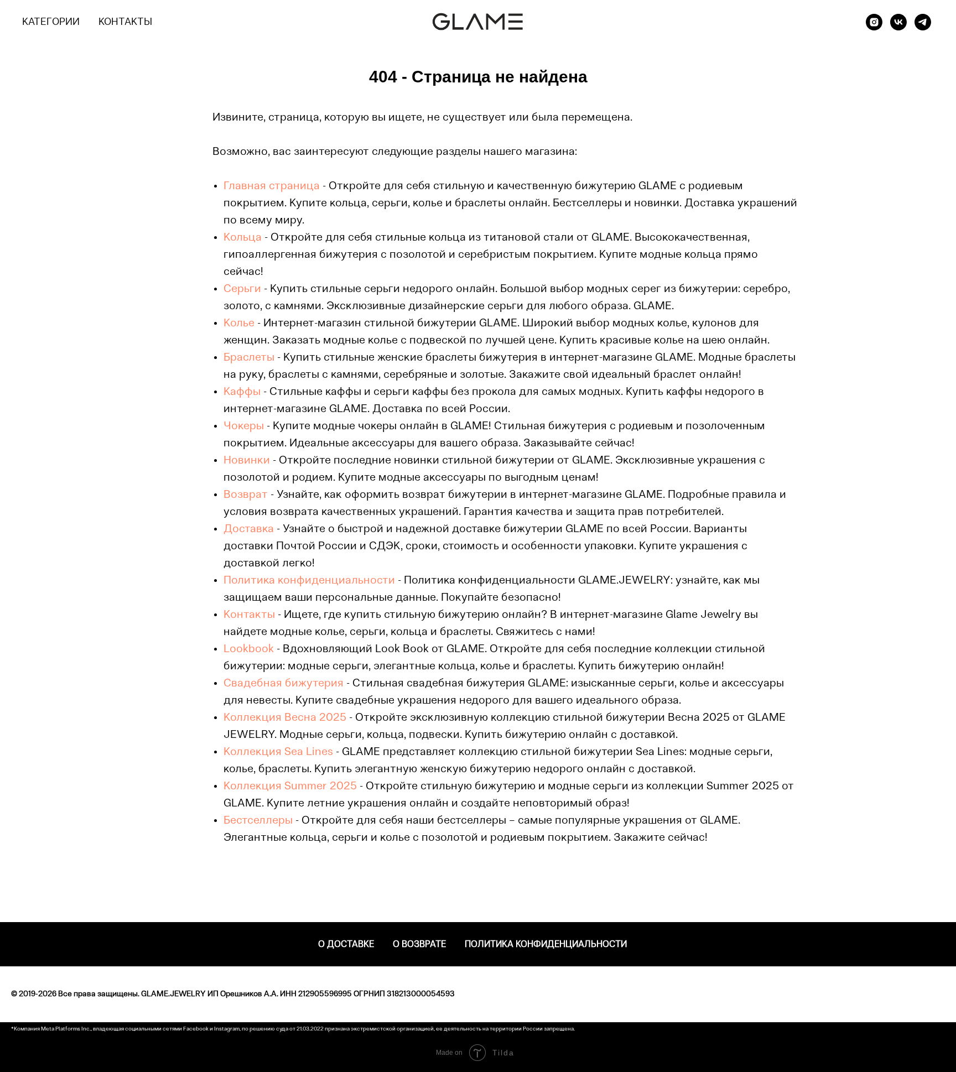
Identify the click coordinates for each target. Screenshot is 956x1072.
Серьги (242, 289)
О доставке (346, 944)
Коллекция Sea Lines (278, 752)
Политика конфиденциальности (309, 580)
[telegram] (923, 22)
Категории (51, 23)
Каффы (242, 392)
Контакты (125, 23)
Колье (239, 323)
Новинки (247, 460)
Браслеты (249, 357)
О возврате (419, 944)
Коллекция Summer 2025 (290, 786)
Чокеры (244, 426)
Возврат (246, 495)
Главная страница (272, 186)
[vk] (898, 22)
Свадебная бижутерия (284, 683)
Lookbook (249, 649)
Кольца (243, 237)
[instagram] (874, 22)
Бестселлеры (258, 820)
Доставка (249, 529)
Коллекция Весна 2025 (285, 718)
